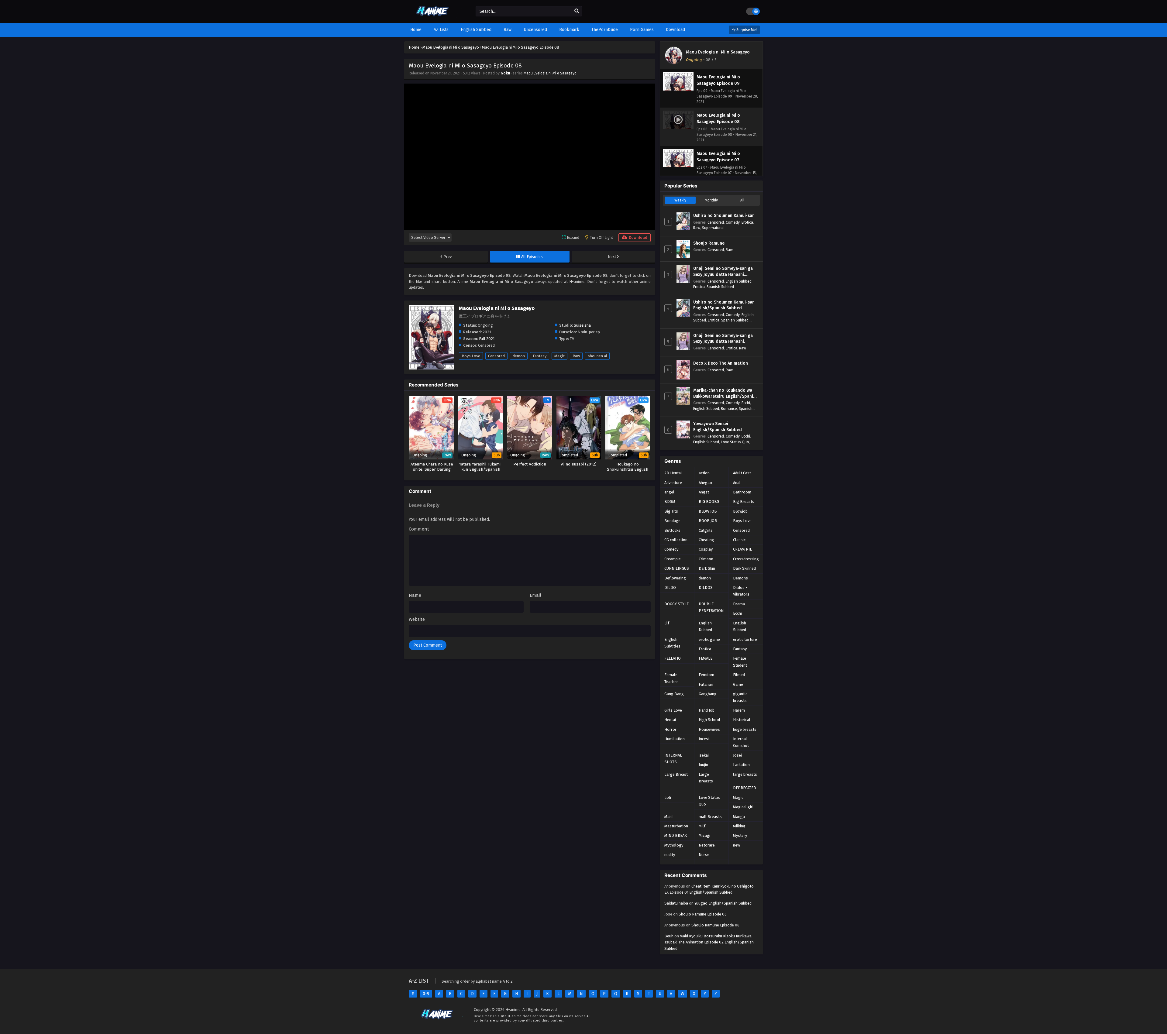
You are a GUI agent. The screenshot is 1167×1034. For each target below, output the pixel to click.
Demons (740, 578)
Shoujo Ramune (709, 243)
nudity (669, 854)
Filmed (739, 674)
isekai (704, 755)
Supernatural (713, 227)
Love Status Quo (735, 442)
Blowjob (740, 511)
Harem (739, 710)
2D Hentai (673, 473)
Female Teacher (671, 678)
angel (669, 492)
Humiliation (674, 739)
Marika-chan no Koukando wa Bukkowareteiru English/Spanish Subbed (725, 393)
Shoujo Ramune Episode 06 (703, 914)
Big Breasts (743, 501)
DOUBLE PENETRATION (711, 607)
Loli (667, 797)
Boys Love (471, 356)
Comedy (733, 222)
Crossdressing (746, 559)
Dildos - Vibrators (741, 590)
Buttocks (672, 530)
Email (535, 595)
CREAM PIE (742, 549)
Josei (737, 755)
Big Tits (671, 511)
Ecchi (746, 402)
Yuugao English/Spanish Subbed (723, 903)
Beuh (668, 936)
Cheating (706, 540)
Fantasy (539, 356)
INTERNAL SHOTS (673, 758)
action (704, 473)
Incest (704, 739)
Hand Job (706, 710)
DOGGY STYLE (676, 604)
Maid (668, 816)
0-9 (426, 993)
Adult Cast (742, 473)
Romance (729, 408)
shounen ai (597, 356)
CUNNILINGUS (676, 568)
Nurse (704, 854)
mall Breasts (710, 816)
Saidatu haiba (676, 903)
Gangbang (708, 694)
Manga (739, 816)
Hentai (670, 719)
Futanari (706, 684)
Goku (505, 73)
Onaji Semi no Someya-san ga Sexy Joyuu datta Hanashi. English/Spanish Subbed (723, 271)
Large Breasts (706, 777)
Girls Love (673, 710)
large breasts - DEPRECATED (745, 781)
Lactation (741, 764)
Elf (666, 623)
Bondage (672, 520)
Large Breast (676, 774)
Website (417, 619)
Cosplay (706, 549)
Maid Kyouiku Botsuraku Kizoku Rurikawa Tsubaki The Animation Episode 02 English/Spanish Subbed (709, 942)
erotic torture (745, 639)
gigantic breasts (740, 697)
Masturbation (676, 826)
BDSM (669, 501)
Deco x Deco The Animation (720, 363)
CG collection (675, 540)
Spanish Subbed (720, 286)
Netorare (707, 845)
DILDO (670, 587)
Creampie (672, 559)
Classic (739, 540)
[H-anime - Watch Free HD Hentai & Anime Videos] (433, 17)
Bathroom (742, 492)
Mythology (673, 845)
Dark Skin (707, 568)
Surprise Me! (746, 30)
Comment (419, 529)
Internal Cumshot (741, 742)
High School (709, 719)
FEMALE (705, 658)
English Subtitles (672, 642)
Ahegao (705, 482)
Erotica (747, 222)
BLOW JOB (708, 511)
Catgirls (706, 530)
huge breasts (744, 729)
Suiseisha (582, 325)
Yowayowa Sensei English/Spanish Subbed (717, 426)
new (736, 845)
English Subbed (739, 281)
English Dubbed (705, 626)
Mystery (740, 835)
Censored (496, 356)
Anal (737, 482)
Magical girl (743, 807)
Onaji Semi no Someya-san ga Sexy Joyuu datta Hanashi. (723, 338)
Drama (739, 604)
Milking (739, 826)
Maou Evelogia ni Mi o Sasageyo (550, 73)
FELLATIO (672, 658)
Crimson (706, 559)
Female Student (740, 661)
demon (519, 356)
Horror (670, 729)
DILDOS (706, 587)
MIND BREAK (675, 835)
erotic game (709, 639)
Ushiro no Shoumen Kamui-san (724, 215)
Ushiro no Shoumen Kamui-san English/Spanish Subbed (724, 305)
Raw (576, 356)
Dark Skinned (744, 568)
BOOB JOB (708, 520)
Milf (702, 826)
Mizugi (704, 835)
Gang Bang (674, 694)
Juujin (703, 764)
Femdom (706, 674)
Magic (559, 356)
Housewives (709, 729)
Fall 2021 (486, 338)
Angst (704, 492)
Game (738, 684)
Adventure (673, 482)
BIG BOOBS (709, 501)
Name (415, 595)
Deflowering (675, 578)
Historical (741, 719)
